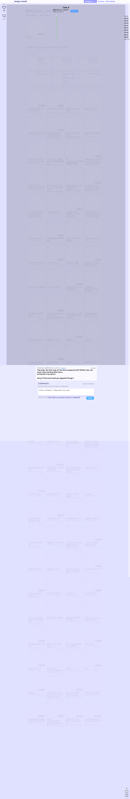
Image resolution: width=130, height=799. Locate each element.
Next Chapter (110, 1)
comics (63, 368)
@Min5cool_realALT (61, 10)
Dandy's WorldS (20, 2)
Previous (101, 1)
